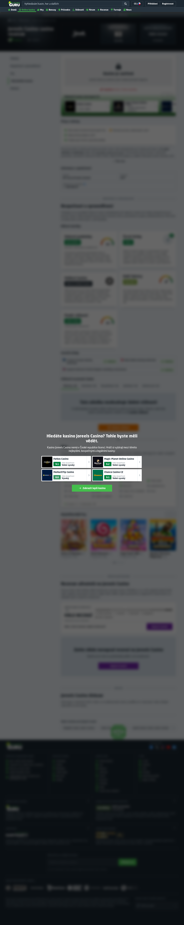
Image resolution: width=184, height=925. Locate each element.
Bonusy (52, 9)
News (129, 9)
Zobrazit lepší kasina (94, 488)
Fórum (92, 9)
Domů (14, 9)
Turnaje (117, 9)
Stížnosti (79, 9)
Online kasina (28, 9)
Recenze (104, 9)
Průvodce (65, 9)
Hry (42, 9)
